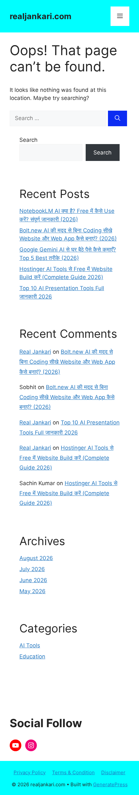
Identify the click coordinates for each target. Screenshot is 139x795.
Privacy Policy (30, 772)
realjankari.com (40, 16)
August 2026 (36, 558)
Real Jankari (35, 352)
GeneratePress (110, 784)
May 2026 (32, 591)
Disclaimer (113, 772)
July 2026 (32, 569)
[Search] (117, 118)
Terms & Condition (73, 772)
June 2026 (33, 580)
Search (28, 140)
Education (32, 656)
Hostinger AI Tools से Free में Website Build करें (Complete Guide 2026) (66, 458)
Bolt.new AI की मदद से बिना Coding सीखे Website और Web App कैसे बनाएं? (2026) (67, 362)
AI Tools (29, 645)
